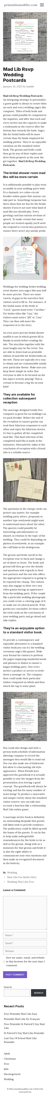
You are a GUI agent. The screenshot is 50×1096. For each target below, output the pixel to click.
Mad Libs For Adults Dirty (22, 877)
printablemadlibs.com (20, 5)
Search (8, 987)
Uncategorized (12, 1074)
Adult (7, 1053)
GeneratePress (25, 1092)
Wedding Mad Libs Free (20, 882)
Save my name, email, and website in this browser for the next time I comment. (25, 961)
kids (6, 1069)
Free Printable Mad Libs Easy (20, 1014)
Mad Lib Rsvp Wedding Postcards (23, 96)
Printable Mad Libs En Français (22, 1019)
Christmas (10, 1059)
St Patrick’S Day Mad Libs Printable (24, 1033)
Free (6, 1064)
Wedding (12, 872)
